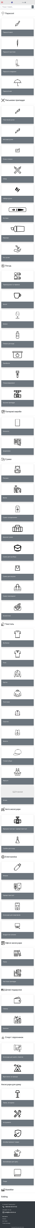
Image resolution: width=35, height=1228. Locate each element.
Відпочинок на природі (10, 1076)
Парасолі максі (8, 32)
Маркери (6, 238)
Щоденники (6, 451)
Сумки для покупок (9, 576)
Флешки (5, 875)
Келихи (5, 324)
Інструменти (7, 1122)
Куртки (5, 682)
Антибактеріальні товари (11, 1142)
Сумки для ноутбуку (9, 557)
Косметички (7, 616)
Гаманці (5, 1008)
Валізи (5, 498)
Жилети (5, 741)
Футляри (5, 218)
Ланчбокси (6, 363)
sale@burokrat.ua (10, 1212)
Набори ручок (7, 198)
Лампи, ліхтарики (8, 1102)
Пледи (5, 1181)
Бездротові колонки (9, 934)
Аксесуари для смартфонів (11, 915)
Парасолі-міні (7, 91)
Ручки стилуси (7, 159)
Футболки (6, 643)
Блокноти (6, 431)
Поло (4, 662)
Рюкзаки (5, 478)
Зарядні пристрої (8, 895)
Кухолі (5, 304)
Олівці (5, 179)
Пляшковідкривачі (9, 383)
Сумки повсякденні (9, 596)
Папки (5, 962)
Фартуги (5, 780)
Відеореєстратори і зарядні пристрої (15, 829)
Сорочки (6, 721)
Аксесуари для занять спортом (13, 1057)
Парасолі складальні (9, 71)
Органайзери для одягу (10, 1161)
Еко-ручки (6, 257)
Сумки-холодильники (10, 517)
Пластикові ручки (8, 120)
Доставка (4, 1221)
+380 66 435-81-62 (11, 1207)
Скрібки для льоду (9, 848)
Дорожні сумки (8, 537)
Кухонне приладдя (9, 402)
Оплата (4, 1218)
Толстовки (6, 702)
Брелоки (5, 1028)
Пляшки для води (8, 343)
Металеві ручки (8, 139)
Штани (5, 800)
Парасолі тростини (9, 52)
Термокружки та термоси (11, 284)
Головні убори (7, 761)
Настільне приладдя (9, 981)
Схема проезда (6, 1223)
